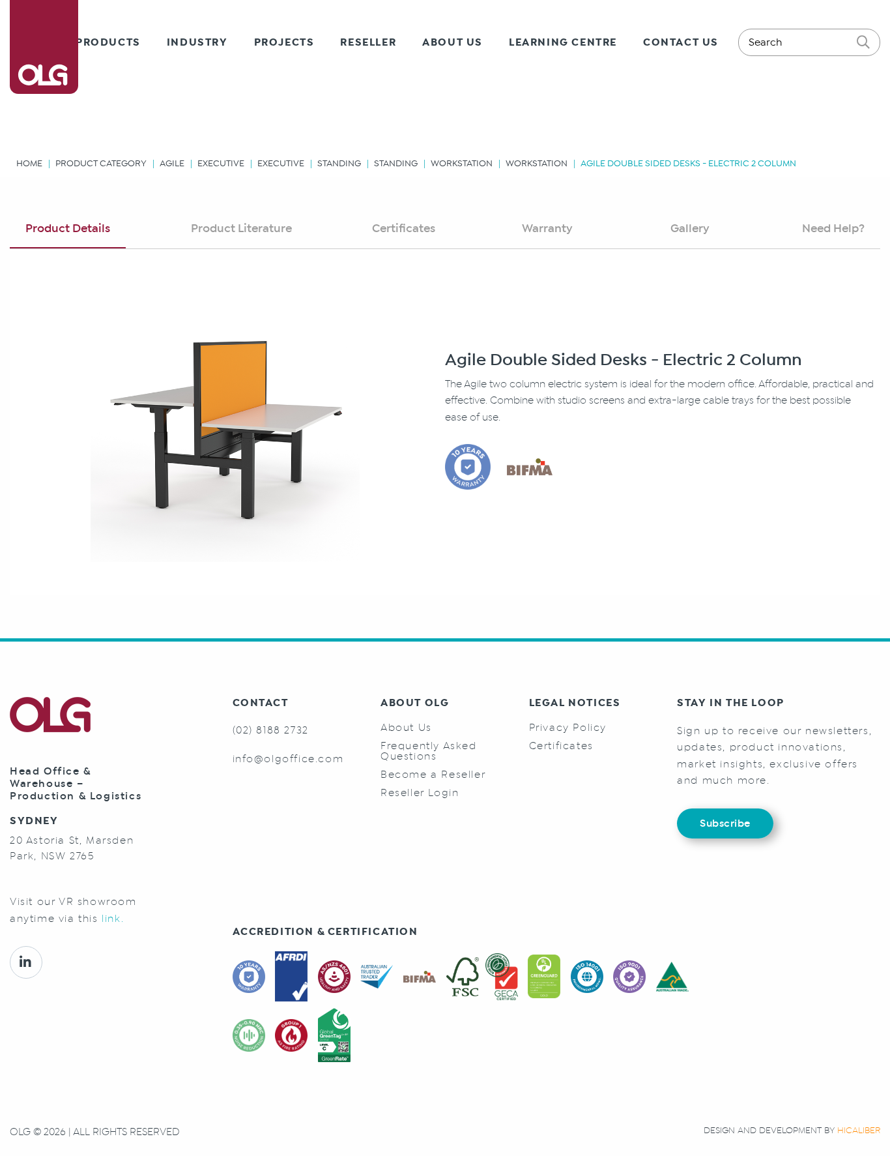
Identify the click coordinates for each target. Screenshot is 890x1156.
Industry (197, 42)
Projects (284, 42)
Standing (339, 163)
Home (29, 163)
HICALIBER (858, 1130)
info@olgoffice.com (288, 758)
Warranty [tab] (547, 228)
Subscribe (725, 823)
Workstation (462, 163)
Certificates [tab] (403, 228)
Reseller (368, 42)
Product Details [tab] (67, 228)
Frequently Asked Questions (428, 751)
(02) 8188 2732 (271, 729)
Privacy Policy (568, 727)
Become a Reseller (432, 774)
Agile (172, 163)
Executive (220, 163)
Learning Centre (563, 42)
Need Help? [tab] (833, 228)
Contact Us (681, 42)
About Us (452, 42)
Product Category (101, 163)
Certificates (561, 746)
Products (108, 42)
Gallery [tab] (690, 228)
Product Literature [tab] (241, 228)
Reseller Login (419, 793)
